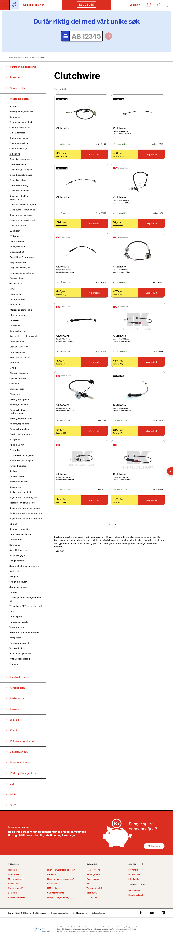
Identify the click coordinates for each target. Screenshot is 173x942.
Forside (10, 57)
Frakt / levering (93, 869)
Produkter (18, 57)
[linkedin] (163, 913)
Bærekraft (52, 874)
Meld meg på (154, 846)
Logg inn (135, 4)
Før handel (133, 869)
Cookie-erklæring (80, 913)
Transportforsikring (95, 888)
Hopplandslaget (135, 895)
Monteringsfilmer (16, 879)
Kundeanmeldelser (16, 897)
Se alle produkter (33, 4)
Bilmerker (12, 892)
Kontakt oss (13, 883)
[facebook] (140, 913)
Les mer (60, 550)
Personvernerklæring (59, 913)
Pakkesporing (92, 879)
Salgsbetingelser (98, 913)
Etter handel (133, 879)
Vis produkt (94, 154)
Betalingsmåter (93, 874)
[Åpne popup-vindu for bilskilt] (14, 5)
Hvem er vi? (13, 874)
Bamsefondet (134, 890)
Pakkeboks (52, 883)
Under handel (134, 874)
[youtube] (152, 913)
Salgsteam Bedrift (55, 892)
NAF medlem (53, 888)
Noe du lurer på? (15, 888)
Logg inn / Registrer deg (58, 897)
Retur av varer (92, 892)
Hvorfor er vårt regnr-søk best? (61, 869)
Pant (88, 883)
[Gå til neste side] (115, 524)
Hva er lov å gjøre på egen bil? (60, 879)
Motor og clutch (30, 57)
